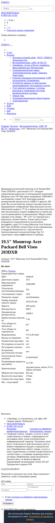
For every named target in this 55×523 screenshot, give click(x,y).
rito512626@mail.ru (10, 13)
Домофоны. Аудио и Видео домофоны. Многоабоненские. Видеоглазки (31, 66)
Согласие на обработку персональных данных (41, 430)
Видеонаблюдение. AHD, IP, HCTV (29, 62)
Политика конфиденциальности (17, 430)
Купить (12, 271)
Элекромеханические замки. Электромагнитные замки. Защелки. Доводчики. (29, 73)
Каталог (11, 55)
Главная (5, 126)
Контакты (11, 113)
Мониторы (14, 129)
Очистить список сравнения (20, 30)
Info (8, 111)
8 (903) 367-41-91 (15, 426)
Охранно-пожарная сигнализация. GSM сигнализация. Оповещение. (31, 79)
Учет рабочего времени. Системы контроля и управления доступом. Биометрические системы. (28, 90)
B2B (9, 106)
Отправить (8, 503)
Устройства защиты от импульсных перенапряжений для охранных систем (31, 84)
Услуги (10, 103)
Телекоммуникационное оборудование (31, 98)
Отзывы (11, 108)
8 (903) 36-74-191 (9, 15)
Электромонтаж (20, 101)
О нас (9, 52)
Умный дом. (18, 95)
